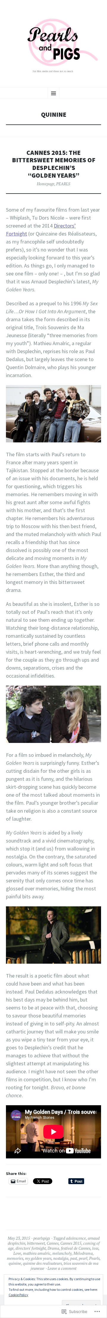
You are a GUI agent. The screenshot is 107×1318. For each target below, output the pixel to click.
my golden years (38, 1258)
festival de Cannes (75, 1248)
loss (95, 1248)
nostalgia (60, 1258)
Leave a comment (62, 1268)
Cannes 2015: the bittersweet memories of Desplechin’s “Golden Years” (53, 164)
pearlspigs (41, 1238)
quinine (15, 1263)
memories (15, 1258)
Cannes (53, 1243)
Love (17, 1253)
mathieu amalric (37, 1253)
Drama (53, 1248)
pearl (83, 1258)
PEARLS (63, 183)
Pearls (94, 1258)
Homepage (45, 183)
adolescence (76, 1238)
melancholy (62, 1253)
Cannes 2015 (70, 1243)
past (73, 1258)
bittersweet (36, 1243)
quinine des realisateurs (42, 1263)
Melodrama (83, 1253)
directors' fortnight (30, 1248)
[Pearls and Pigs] (53, 43)
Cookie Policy (18, 1295)
